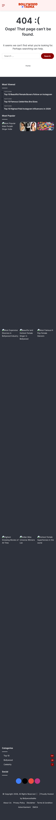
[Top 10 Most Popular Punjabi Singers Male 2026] (10, 225)
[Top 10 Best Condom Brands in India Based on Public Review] (45, 126)
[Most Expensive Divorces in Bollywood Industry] (10, 432)
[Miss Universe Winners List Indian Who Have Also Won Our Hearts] (28, 638)
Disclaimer (31, 803)
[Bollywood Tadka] (28, 5)
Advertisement (24, 807)
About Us (7, 803)
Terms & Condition (45, 803)
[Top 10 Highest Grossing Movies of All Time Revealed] (10, 638)
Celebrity (8, 764)
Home (28, 66)
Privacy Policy (19, 803)
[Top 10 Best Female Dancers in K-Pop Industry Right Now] (45, 432)
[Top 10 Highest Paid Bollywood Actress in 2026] (28, 126)
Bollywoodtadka (29, 798)
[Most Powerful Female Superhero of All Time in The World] (45, 638)
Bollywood (8, 760)
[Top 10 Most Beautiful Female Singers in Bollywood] (28, 432)
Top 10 (7, 756)
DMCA (35, 807)
